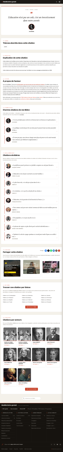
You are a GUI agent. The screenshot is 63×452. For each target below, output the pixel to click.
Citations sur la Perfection (46, 297)
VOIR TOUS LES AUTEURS (31, 389)
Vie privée (16, 448)
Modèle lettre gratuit (9, 2)
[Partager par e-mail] (56, 251)
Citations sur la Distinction (27, 295)
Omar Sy (14, 184)
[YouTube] (57, 444)
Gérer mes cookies (28, 448)
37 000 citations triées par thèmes (28, 97)
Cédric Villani (16, 176)
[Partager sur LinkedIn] (54, 251)
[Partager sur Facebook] (46, 251)
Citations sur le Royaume (46, 302)
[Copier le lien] (59, 251)
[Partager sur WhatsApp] (51, 251)
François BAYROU (16, 201)
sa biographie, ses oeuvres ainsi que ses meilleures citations (31, 84)
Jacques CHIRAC (16, 167)
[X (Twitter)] (54, 444)
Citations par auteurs (12, 320)
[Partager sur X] (48, 251)
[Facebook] (51, 444)
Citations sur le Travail (7, 302)
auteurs (41, 97)
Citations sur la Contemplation (9, 295)
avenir (5, 46)
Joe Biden (31, 31)
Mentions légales (4, 448)
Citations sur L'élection (45, 295)
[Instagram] (60, 444)
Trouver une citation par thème (16, 287)
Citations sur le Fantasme (8, 297)
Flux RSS (21, 448)
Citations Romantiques (26, 297)
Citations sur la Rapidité (8, 299)
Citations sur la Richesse (46, 299)
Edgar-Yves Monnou (17, 228)
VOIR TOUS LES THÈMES (31, 307)
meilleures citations (25, 99)
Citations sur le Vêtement (27, 299)
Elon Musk (15, 238)
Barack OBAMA (16, 212)
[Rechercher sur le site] (56, 1)
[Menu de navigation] (59, 1)
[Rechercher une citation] (23, 398)
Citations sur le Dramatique (27, 302)
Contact (10, 448)
